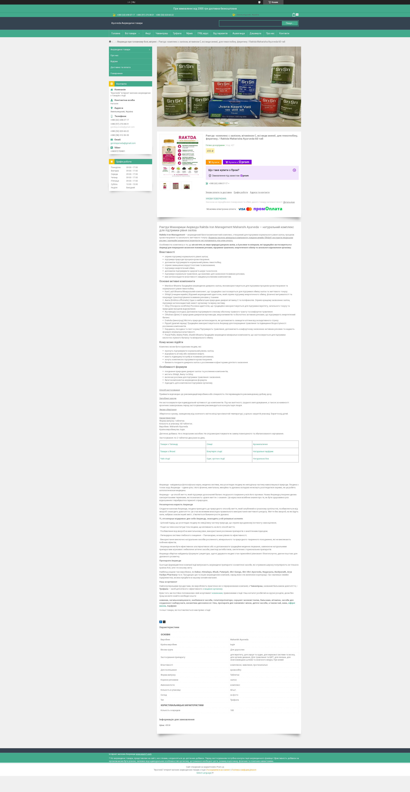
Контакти (284, 33)
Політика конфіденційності (244, 770)
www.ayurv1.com (144, 754)
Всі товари (130, 33)
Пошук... (290, 23)
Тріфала (177, 33)
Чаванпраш (162, 33)
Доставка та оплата (121, 67)
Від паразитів (220, 33)
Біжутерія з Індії (214, 451)
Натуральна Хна (261, 458)
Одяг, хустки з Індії (216, 458)
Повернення (117, 73)
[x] (164, 622)
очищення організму (212, 589)
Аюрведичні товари (120, 49)
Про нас (270, 33)
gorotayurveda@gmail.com (123, 143)
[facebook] (160, 622)
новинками (217, 593)
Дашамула (255, 33)
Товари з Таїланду (169, 444)
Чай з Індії (165, 458)
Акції (148, 33)
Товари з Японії (167, 451)
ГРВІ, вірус (203, 33)
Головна (115, 33)
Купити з (233, 162)
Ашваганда (239, 33)
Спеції (209, 444)
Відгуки (114, 61)
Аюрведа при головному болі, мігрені (136, 41)
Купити (215, 162)
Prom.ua (220, 767)
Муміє (189, 33)
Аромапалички (260, 444)
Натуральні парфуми (263, 451)
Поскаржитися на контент (218, 770)
